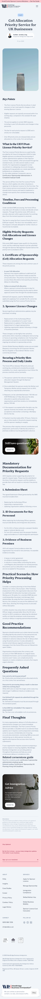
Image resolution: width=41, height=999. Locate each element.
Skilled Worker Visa (29, 897)
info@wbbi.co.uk (8, 927)
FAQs (4, 879)
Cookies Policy (8, 902)
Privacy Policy (7, 897)
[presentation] (24, 922)
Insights (5, 884)
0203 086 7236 (8, 922)
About (5, 874)
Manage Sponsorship (30, 886)
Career (5, 893)
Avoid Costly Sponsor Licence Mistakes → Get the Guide (20, 1)
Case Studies (7, 888)
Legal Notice (7, 907)
